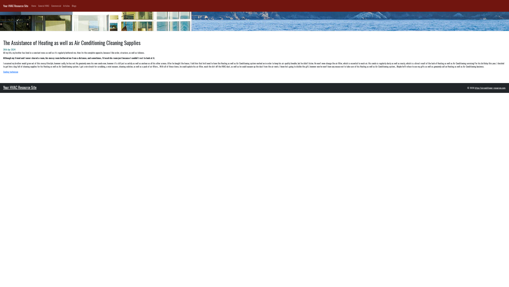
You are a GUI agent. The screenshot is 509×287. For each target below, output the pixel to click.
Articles (66, 5)
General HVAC (43, 5)
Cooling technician (10, 71)
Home (33, 5)
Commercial (56, 5)
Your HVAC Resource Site (15, 6)
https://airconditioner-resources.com (490, 88)
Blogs (74, 5)
